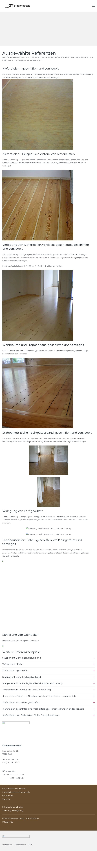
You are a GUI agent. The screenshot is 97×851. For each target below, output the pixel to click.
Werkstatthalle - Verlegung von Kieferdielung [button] (26, 689)
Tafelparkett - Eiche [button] (12, 664)
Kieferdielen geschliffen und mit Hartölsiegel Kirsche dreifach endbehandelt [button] (43, 709)
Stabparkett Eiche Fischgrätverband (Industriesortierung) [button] (32, 683)
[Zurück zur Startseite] (16, 6)
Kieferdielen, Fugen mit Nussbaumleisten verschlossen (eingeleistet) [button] (39, 696)
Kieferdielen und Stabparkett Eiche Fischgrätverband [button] (30, 715)
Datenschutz (20, 845)
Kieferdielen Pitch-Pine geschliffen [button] (20, 702)
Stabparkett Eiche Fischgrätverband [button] (21, 658)
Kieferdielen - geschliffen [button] (15, 670)
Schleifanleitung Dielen (12, 807)
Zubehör (6, 799)
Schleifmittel (7, 796)
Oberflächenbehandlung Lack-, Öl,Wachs (20, 818)
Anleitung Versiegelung (12, 810)
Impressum (7, 845)
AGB (31, 845)
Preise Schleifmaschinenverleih (16, 792)
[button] (93, 6)
